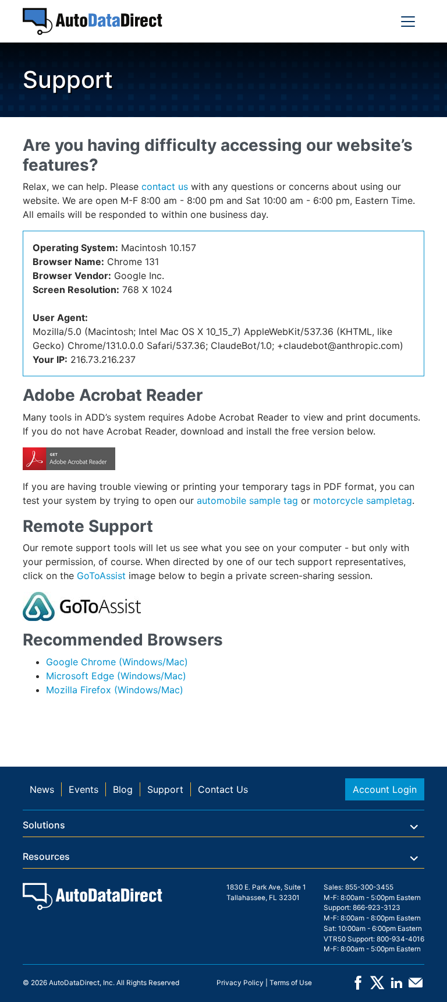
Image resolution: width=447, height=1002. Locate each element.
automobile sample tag (247, 500)
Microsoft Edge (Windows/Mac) (116, 676)
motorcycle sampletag (362, 500)
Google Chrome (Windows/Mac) (117, 662)
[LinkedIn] (396, 987)
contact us (164, 186)
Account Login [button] (385, 789)
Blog (123, 789)
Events (83, 789)
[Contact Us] (415, 987)
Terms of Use (290, 983)
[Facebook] (358, 987)
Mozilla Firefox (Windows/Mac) (114, 690)
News (42, 789)
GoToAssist (101, 575)
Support (165, 789)
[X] (377, 987)
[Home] (92, 21)
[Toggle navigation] (408, 21)
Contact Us (223, 789)
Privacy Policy (240, 983)
